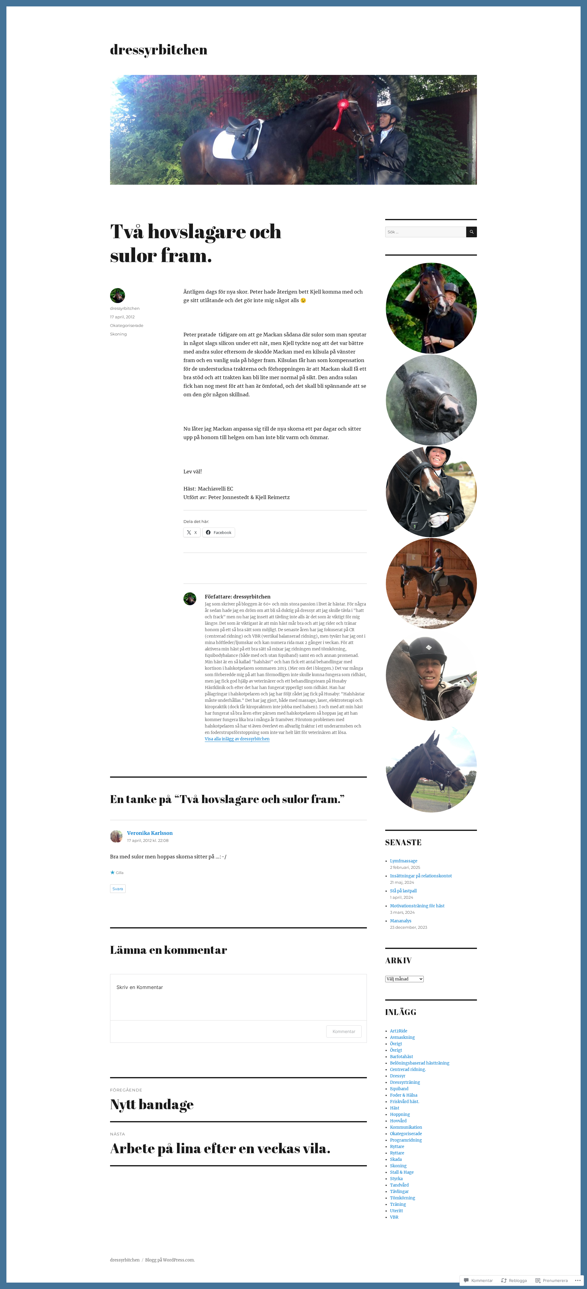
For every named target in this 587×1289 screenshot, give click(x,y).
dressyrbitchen (159, 49)
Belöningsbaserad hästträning (419, 1063)
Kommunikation (406, 1127)
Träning (398, 1204)
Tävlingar (399, 1191)
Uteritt (396, 1210)
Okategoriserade (126, 325)
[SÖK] (471, 232)
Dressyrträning (405, 1082)
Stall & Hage (402, 1172)
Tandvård (399, 1185)
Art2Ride (398, 1031)
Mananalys (401, 921)
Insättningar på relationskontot (421, 876)
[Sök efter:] (425, 232)
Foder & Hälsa (403, 1095)
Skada (396, 1159)
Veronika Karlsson (150, 833)
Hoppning (400, 1114)
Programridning (406, 1140)
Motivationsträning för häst (417, 906)
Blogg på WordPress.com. (170, 1260)
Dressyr (397, 1076)
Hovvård (398, 1121)
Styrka (396, 1178)
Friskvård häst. (404, 1101)
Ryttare (397, 1146)
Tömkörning (402, 1198)
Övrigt (396, 1043)
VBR (394, 1217)
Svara (118, 888)
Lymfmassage (403, 861)
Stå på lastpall (403, 891)
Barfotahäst (401, 1056)
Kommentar (344, 1031)
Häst (394, 1108)
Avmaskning (402, 1037)
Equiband (399, 1088)
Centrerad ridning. (408, 1069)
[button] (431, 308)
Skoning (118, 334)
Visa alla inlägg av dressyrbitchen (237, 739)
